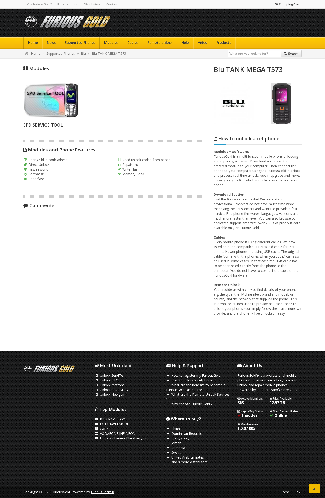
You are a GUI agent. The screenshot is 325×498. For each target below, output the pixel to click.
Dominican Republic (186, 433)
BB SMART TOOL (113, 419)
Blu (83, 53)
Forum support (68, 4)
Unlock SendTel (111, 375)
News (51, 42)
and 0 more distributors (188, 462)
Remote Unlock (159, 42)
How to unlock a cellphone (191, 380)
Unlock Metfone (112, 385)
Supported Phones (80, 42)
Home (33, 42)
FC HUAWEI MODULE (116, 424)
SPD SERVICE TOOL (43, 125)
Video (202, 42)
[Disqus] (115, 278)
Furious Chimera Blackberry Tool (124, 438)
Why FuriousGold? (39, 4)
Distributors (92, 4)
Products (223, 42)
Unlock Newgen (111, 394)
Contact (111, 4)
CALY (103, 428)
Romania (177, 447)
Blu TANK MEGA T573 (109, 53)
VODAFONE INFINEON (117, 433)
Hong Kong (179, 438)
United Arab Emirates (187, 457)
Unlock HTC (108, 380)
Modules (111, 42)
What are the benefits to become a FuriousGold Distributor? (195, 387)
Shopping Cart (288, 4)
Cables (132, 42)
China (175, 428)
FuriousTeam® (102, 492)
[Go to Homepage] (67, 23)
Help (185, 42)
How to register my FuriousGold (195, 375)
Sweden (176, 452)
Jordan (175, 443)
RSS (299, 492)
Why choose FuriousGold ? (191, 404)
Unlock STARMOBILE (116, 389)
